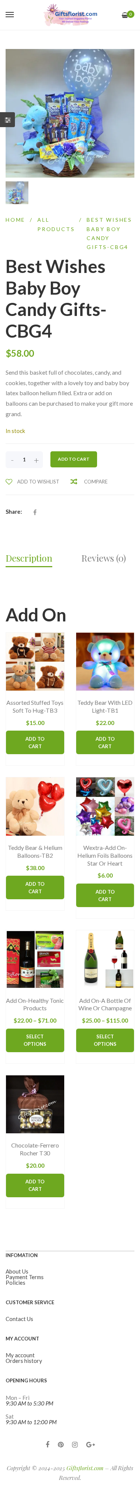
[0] (125, 15)
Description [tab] (29, 558)
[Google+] (90, 1444)
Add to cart (74, 459)
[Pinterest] (60, 1444)
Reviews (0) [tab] (103, 558)
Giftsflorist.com (84, 1468)
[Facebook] (47, 1444)
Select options (35, 1040)
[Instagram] (75, 1444)
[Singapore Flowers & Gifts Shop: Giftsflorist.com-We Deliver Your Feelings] (70, 15)
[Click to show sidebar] (7, 119)
